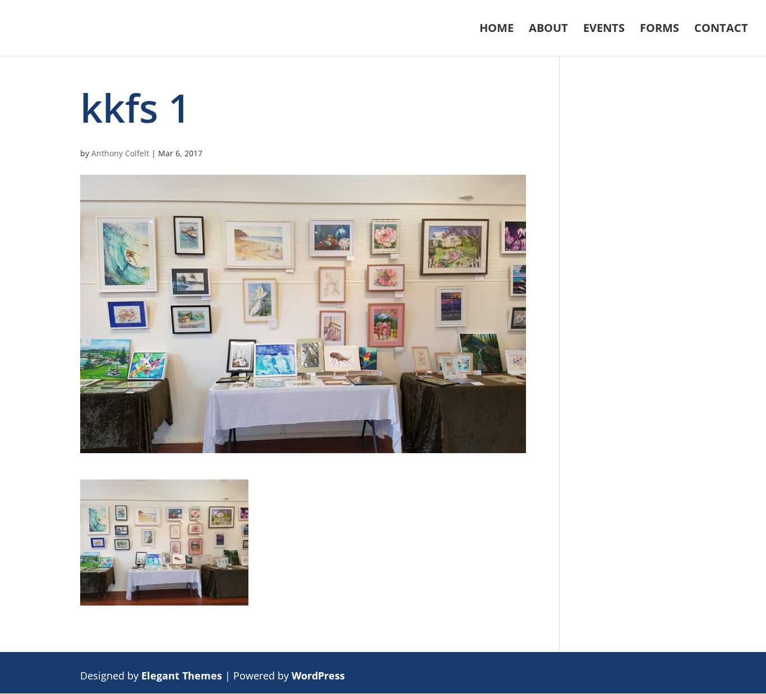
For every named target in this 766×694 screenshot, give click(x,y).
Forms (659, 29)
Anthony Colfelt (120, 153)
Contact (721, 29)
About (548, 29)
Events (604, 29)
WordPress (318, 675)
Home (496, 29)
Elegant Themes (181, 675)
